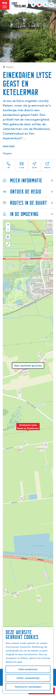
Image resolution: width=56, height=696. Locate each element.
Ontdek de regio (25, 191)
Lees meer (9, 146)
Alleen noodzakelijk (28, 678)
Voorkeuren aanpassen (28, 686)
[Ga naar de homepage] (19, 4)
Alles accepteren (28, 669)
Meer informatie (26, 180)
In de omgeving (24, 214)
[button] (28, 428)
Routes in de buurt (28, 203)
